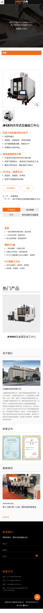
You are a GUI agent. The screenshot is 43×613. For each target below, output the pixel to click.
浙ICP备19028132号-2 (32, 602)
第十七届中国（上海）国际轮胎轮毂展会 (19, 507)
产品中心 (17, 22)
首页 (10, 22)
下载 (27, 188)
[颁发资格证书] (11, 447)
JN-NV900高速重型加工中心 (21, 336)
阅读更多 (6, 517)
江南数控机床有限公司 (17, 602)
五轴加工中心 (28, 22)
